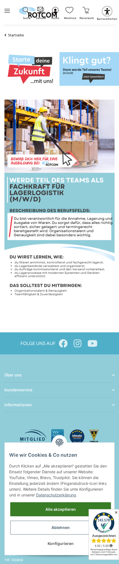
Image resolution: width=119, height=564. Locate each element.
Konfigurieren (61, 543)
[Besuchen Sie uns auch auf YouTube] (92, 343)
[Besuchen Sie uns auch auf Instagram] (77, 343)
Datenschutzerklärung (56, 495)
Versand (17, 559)
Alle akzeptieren (60, 509)
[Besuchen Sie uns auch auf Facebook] (63, 343)
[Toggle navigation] (7, 8)
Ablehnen (60, 527)
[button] (55, 12)
